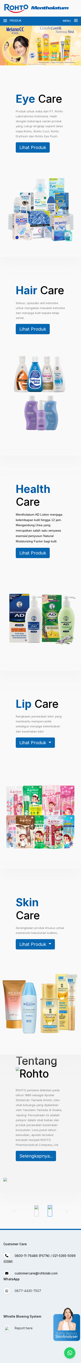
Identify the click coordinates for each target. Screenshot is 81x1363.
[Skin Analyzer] (75, 1324)
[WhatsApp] (69, 1353)
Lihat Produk (32, 147)
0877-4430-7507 (28, 1291)
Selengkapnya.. (35, 1156)
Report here (23, 1328)
